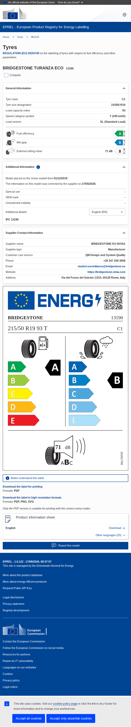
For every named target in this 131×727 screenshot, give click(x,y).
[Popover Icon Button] (38, 167)
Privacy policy (11, 680)
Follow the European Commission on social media (33, 648)
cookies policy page (65, 703)
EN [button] (124, 14)
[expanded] (124, 88)
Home (6, 37)
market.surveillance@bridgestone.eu (101, 266)
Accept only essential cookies (71, 718)
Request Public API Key (17, 588)
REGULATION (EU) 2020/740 (21, 53)
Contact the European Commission (24, 641)
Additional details (16, 212)
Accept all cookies (29, 718)
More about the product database (22, 575)
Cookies (8, 673)
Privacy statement (13, 603)
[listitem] (24, 37)
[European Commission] (14, 13)
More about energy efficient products (25, 581)
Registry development (16, 610)
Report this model (69, 545)
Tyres (20, 37)
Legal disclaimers (13, 597)
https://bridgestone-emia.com (106, 272)
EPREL (27, 561)
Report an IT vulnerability (18, 660)
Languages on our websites (19, 667)
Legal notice (10, 686)
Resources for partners (16, 654)
